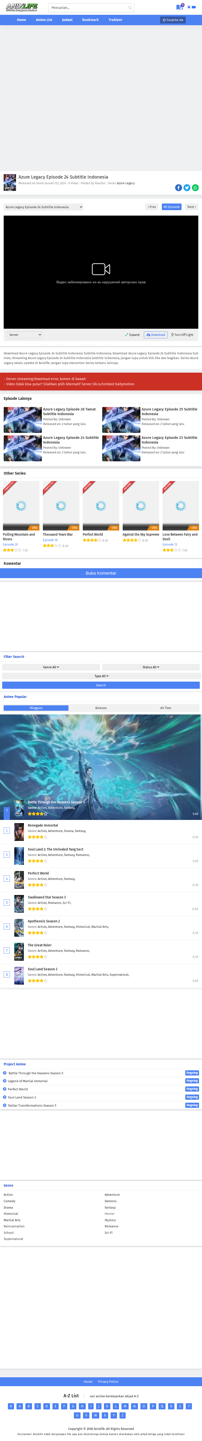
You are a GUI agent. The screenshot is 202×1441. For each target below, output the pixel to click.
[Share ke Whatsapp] (196, 188)
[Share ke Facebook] (179, 188)
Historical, (83, 927)
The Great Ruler (39, 945)
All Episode (172, 207)
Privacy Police (108, 1381)
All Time (165, 708)
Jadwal (67, 20)
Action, (43, 808)
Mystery (110, 1220)
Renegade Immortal (43, 825)
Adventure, (56, 808)
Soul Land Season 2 (42, 969)
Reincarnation (14, 1226)
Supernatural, (119, 974)
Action (8, 1195)
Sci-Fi (109, 1233)
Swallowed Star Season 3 (47, 897)
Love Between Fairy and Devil (180, 537)
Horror (110, 1214)
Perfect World (93, 535)
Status (149, 667)
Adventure (112, 1195)
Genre (49, 667)
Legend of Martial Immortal (103, 1081)
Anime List (44, 20)
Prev (152, 207)
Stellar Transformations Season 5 (103, 1105)
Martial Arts (12, 1220)
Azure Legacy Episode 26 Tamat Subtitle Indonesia (69, 411)
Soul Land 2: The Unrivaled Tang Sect (55, 849)
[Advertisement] (101, 63)
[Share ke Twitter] (187, 188)
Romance (111, 1226)
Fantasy (110, 1207)
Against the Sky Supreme (141, 535)
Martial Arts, (100, 927)
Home (21, 20)
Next (191, 207)
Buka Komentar (101, 573)
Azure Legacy (126, 183)
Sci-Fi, (67, 903)
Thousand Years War (58, 535)
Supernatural (13, 1239)
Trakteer (115, 20)
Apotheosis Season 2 (44, 921)
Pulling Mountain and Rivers (19, 537)
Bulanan (101, 708)
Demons (111, 1201)
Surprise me (174, 20)
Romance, (83, 855)
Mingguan (36, 708)
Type (100, 676)
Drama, (69, 831)
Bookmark (90, 20)
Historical (11, 1214)
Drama (8, 1207)
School (9, 1233)
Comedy (9, 1201)
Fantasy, (69, 808)
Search (101, 685)
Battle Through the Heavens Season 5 (56, 802)
